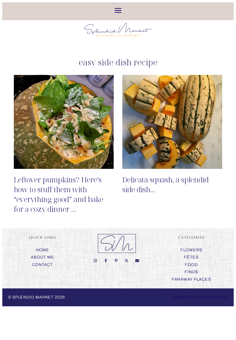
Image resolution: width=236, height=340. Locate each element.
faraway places (191, 279)
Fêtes (191, 257)
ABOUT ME (42, 257)
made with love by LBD (201, 297)
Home (42, 250)
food (191, 264)
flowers (191, 250)
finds (191, 272)
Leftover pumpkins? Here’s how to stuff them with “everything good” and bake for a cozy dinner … (58, 194)
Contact (42, 264)
